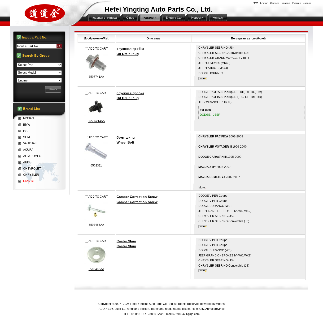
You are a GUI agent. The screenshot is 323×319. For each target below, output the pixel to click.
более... (202, 78)
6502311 (96, 165)
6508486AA (96, 224)
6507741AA (96, 76)
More (201, 187)
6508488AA (96, 269)
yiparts (220, 304)
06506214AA (96, 121)
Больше (28, 181)
